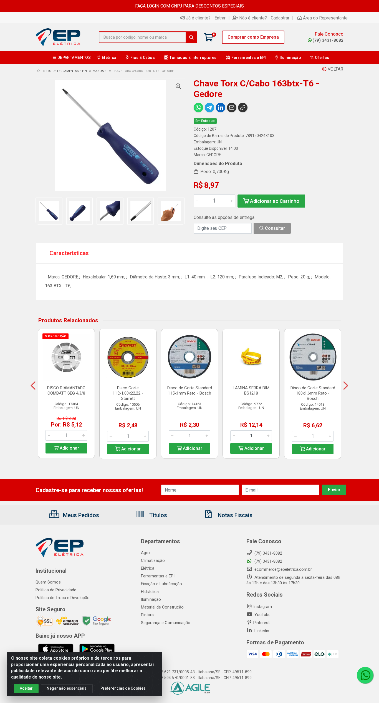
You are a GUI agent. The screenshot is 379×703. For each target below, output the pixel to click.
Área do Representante (325, 18)
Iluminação (151, 599)
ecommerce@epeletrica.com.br (282, 569)
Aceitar (26, 688)
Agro (145, 552)
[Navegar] (33, 385)
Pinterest (261, 622)
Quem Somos (48, 582)
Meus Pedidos (80, 515)
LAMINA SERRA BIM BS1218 (251, 390)
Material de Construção (162, 607)
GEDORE (213, 155)
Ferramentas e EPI (158, 576)
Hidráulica (150, 591)
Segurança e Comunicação (165, 622)
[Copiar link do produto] (242, 107)
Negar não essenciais (67, 688)
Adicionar (69, 448)
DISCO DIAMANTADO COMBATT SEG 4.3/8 (66, 390)
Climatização (153, 560)
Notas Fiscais (234, 515)
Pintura (147, 614)
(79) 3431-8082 (327, 40)
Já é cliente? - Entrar (206, 18)
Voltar (335, 69)
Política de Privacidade (56, 589)
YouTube (262, 614)
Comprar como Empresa (253, 37)
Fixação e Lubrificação (161, 583)
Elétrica (147, 568)
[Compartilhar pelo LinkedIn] (220, 107)
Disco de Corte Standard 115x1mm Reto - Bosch (189, 390)
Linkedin (261, 630)
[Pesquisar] (191, 37)
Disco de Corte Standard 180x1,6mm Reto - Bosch (312, 393)
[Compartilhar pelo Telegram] (209, 107)
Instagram (262, 606)
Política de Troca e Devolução (63, 597)
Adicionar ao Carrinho (274, 201)
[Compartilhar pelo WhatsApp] (198, 107)
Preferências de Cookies (123, 688)
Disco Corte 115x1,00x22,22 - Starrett (128, 393)
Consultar (274, 228)
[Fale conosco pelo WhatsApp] (365, 675)
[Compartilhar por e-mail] (231, 107)
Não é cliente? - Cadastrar (264, 18)
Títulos (157, 515)
